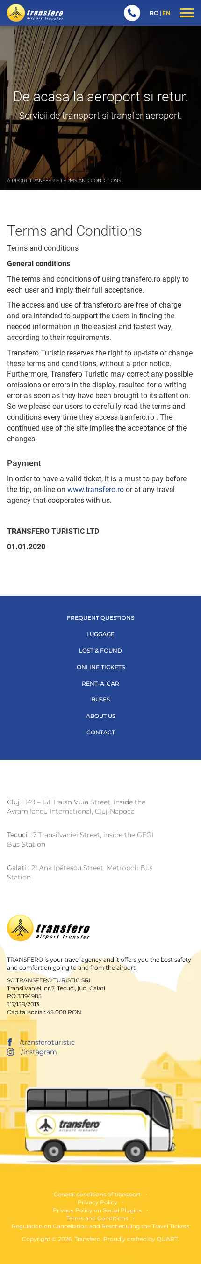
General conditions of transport (97, 1194)
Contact (100, 732)
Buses (100, 699)
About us (100, 715)
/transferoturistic (47, 1042)
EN (166, 12)
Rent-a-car (100, 683)
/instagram (39, 1052)
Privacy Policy (97, 1202)
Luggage (100, 634)
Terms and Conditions (97, 1218)
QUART (167, 1238)
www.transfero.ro (95, 489)
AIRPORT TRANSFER (31, 180)
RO (154, 12)
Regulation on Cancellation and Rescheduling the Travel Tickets (100, 1226)
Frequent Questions (100, 617)
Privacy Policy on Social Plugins (97, 1210)
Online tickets (101, 667)
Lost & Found (100, 650)
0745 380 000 (132, 13)
